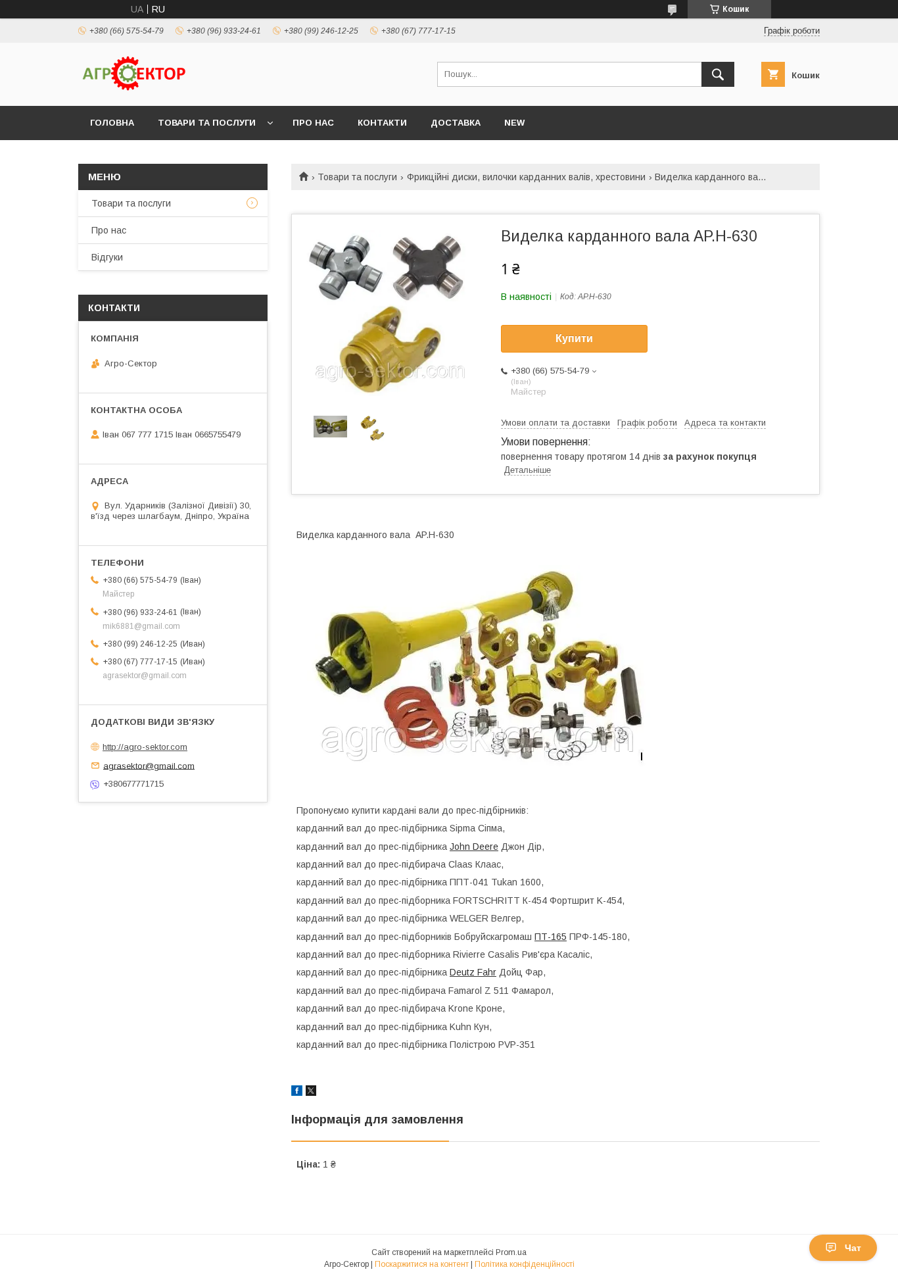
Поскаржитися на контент (422, 1264)
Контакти (382, 123)
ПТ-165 (550, 936)
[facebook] (296, 1092)
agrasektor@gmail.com (149, 765)
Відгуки (107, 257)
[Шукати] (717, 74)
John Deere (474, 846)
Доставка (456, 123)
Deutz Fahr (473, 972)
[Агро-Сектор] (134, 89)
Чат (853, 1248)
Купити (574, 338)
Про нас (313, 123)
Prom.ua (511, 1252)
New (514, 123)
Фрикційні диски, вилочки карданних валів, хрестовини (526, 177)
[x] (311, 1092)
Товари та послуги (207, 123)
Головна (112, 123)
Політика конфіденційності (525, 1264)
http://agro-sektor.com (145, 747)
